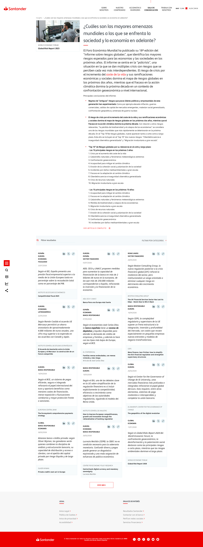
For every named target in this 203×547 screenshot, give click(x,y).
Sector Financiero (91, 259)
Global (131, 364)
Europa (41, 256)
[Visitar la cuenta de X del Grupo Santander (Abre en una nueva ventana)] (134, 539)
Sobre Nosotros (104, 8)
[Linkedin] (64, 254)
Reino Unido (133, 253)
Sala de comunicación (151, 8)
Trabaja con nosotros (166, 8)
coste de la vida (116, 74)
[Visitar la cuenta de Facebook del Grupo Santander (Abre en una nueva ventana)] (143, 539)
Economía (42, 259)
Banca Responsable (91, 315)
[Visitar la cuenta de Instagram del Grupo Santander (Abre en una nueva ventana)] (148, 539)
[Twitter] (68, 254)
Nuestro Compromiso (119, 8)
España (41, 253)
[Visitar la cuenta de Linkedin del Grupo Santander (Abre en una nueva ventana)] (139, 539)
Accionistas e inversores (135, 8)
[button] (7, 263)
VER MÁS (101, 485)
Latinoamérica (44, 312)
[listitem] (7, 263)
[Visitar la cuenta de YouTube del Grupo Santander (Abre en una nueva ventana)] (153, 539)
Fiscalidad (42, 262)
